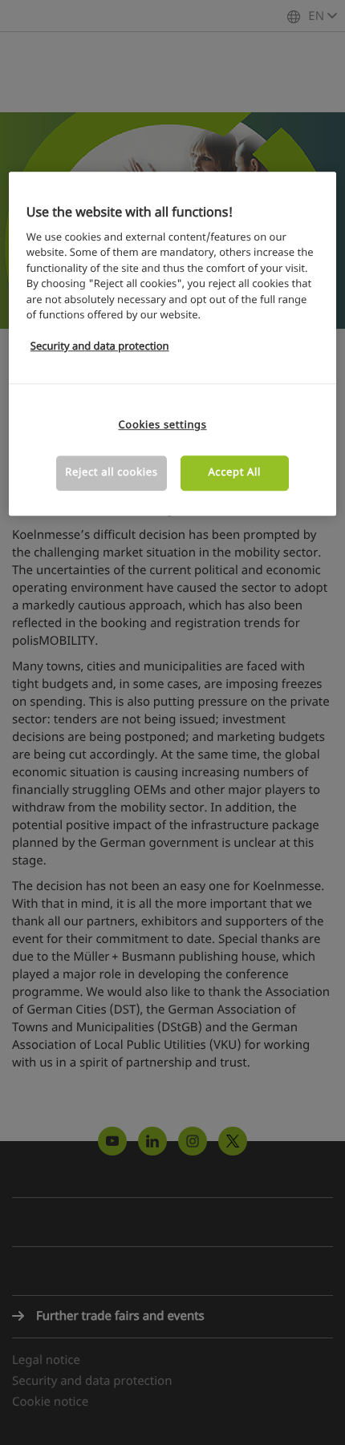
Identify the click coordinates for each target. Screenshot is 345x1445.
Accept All (234, 472)
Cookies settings (163, 425)
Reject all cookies (111, 472)
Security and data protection (99, 347)
